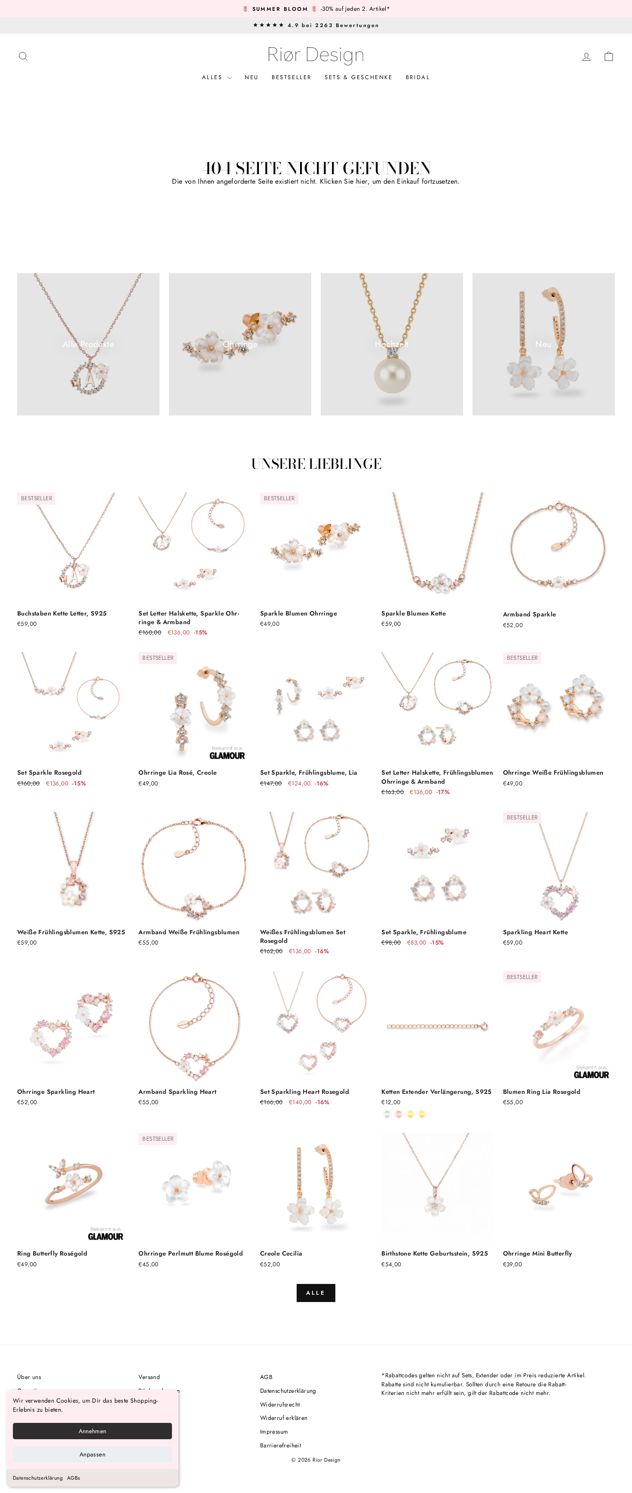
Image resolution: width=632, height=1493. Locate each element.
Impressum (274, 1431)
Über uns (29, 1377)
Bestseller (292, 77)
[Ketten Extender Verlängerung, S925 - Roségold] (399, 1114)
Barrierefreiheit (280, 1445)
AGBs (73, 1478)
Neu (252, 77)
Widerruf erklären (284, 1417)
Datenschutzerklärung (38, 1478)
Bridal (418, 77)
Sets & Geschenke (359, 77)
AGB (266, 1377)
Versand (149, 1377)
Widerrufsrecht (280, 1404)
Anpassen (92, 1454)
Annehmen (93, 1431)
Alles (214, 77)
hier (362, 181)
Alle (316, 1293)
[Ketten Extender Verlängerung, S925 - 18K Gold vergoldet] (410, 1114)
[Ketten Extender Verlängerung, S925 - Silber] (387, 1114)
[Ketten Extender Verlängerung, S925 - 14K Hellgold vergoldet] (422, 1114)
